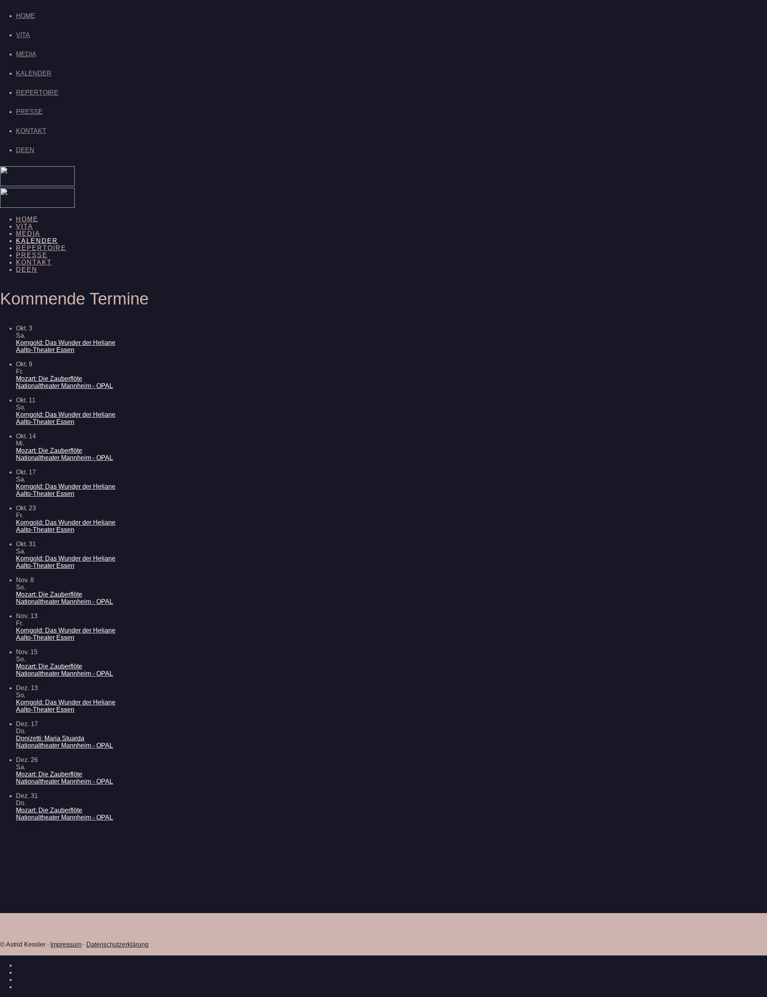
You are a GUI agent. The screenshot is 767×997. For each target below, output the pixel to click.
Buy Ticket (31, 357)
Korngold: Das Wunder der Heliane (65, 342)
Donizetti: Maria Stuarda (50, 738)
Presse (29, 111)
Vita (23, 35)
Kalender (34, 73)
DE (20, 150)
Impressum (65, 944)
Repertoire (37, 92)
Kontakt (31, 130)
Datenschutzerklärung (117, 944)
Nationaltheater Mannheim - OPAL (64, 385)
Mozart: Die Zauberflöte (49, 378)
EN (29, 150)
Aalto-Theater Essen (45, 349)
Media (26, 54)
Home (25, 15)
